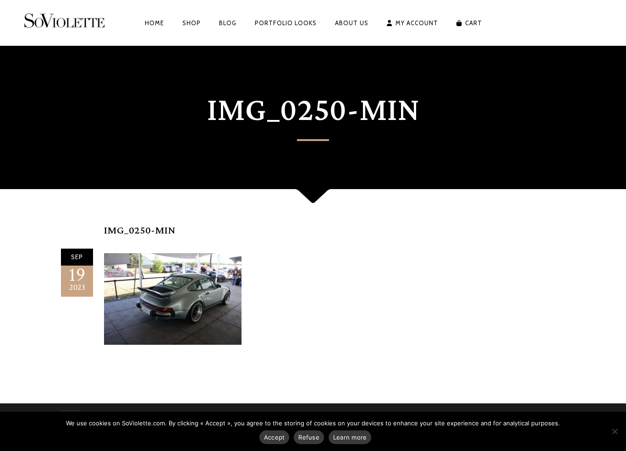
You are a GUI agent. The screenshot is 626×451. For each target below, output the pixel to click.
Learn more (350, 437)
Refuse (308, 437)
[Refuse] (614, 431)
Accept (274, 437)
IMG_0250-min (140, 230)
